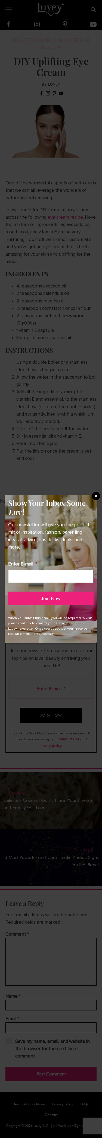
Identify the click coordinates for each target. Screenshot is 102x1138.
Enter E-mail (22, 564)
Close (96, 496)
